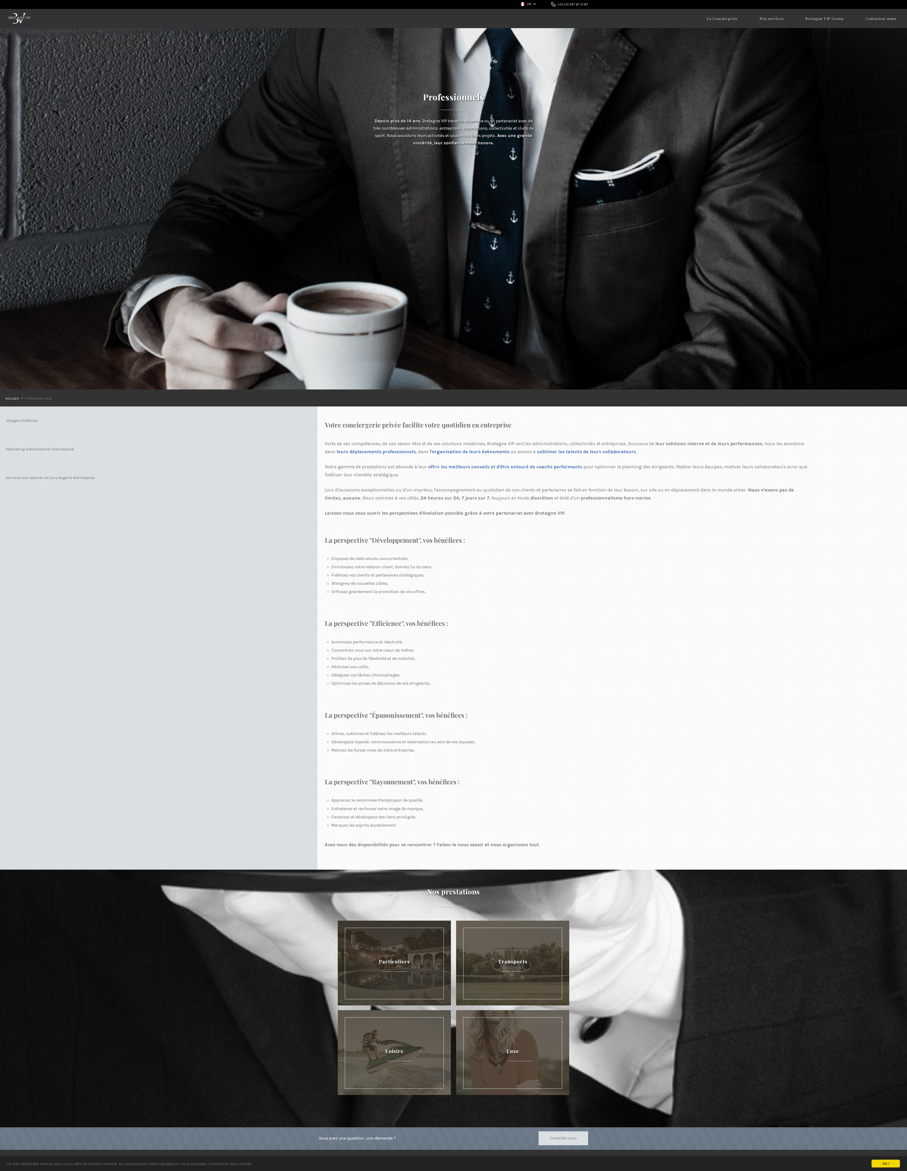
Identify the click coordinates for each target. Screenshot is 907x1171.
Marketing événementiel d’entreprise (40, 449)
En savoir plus (394, 923)
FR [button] (529, 4)
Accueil (12, 398)
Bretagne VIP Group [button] (824, 18)
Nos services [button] (772, 18)
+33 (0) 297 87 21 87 (573, 4)
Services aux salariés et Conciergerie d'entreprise (50, 477)
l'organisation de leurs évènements (469, 451)
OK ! (885, 1163)
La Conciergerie (722, 18)
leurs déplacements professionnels (376, 451)
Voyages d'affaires (22, 420)
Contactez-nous (881, 18)
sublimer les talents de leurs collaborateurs (586, 451)
